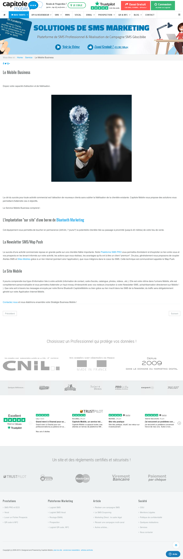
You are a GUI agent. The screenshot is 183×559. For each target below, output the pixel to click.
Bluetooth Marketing (70, 220)
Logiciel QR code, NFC (59, 527)
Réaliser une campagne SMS (107, 507)
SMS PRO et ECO (12, 507)
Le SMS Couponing (103, 512)
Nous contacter (146, 532)
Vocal (6, 512)
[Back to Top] (176, 545)
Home (20, 57)
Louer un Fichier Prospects (15, 517)
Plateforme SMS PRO (111, 252)
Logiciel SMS (55, 507)
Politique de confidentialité (151, 517)
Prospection (55, 522)
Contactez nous (10, 302)
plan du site (58, 550)
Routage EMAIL (56, 517)
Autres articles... (102, 527)
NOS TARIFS (20, 14)
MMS (67, 14)
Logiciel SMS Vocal (58, 512)
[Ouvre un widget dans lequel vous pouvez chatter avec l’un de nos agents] (173, 554)
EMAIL (89, 14)
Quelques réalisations (149, 522)
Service (28, 57)
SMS (57, 14)
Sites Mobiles (24, 259)
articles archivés (87, 550)
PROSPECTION (105, 14)
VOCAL (78, 14)
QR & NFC (123, 14)
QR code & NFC (11, 522)
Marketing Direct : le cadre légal (108, 517)
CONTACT (149, 14)
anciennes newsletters (71, 550)
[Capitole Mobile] (23, 5)
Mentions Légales (147, 512)
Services (143, 527)
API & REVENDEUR (40, 14)
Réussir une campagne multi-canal (109, 522)
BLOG (137, 14)
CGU (142, 507)
